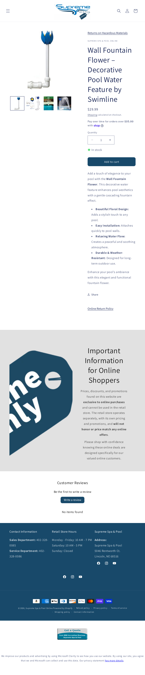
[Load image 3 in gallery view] (49, 103)
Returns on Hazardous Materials (108, 33)
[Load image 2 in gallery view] (33, 103)
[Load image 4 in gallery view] (64, 103)
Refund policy (83, 608)
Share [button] (94, 294)
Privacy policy (100, 608)
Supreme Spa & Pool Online (39, 608)
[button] (8, 11)
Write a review (72, 500)
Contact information (84, 612)
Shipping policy (62, 612)
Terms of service (119, 608)
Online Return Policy (100, 309)
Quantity (92, 132)
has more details (114, 660)
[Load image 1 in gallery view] (17, 103)
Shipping (92, 114)
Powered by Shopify (62, 608)
